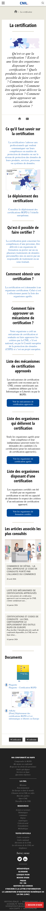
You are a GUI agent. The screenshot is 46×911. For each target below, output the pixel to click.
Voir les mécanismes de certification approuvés (23, 403)
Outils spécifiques (23, 769)
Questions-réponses (23, 774)
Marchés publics (23, 795)
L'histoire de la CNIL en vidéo (23, 793)
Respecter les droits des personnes (23, 766)
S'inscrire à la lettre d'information (23, 888)
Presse (23, 880)
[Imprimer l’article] (19, 118)
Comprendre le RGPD (23, 761)
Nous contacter (30, 908)
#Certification (15, 739)
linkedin (25, 859)
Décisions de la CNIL (23, 842)
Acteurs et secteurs (23, 810)
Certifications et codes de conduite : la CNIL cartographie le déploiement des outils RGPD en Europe (22, 622)
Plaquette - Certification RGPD (22, 687)
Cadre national (23, 840)
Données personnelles (31, 901)
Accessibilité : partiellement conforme (23, 904)
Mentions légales (11, 901)
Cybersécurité (23, 823)
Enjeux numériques (23, 819)
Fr (21, 883)
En (25, 883)
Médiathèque (23, 828)
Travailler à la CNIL (23, 801)
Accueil (15, 11)
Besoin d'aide (35, 905)
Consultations (23, 825)
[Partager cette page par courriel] (27, 118)
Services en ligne (23, 772)
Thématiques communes (23, 813)
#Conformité (31, 739)
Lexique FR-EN (23, 874)
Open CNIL (23, 798)
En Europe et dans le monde (23, 790)
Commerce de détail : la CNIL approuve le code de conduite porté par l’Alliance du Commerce (22, 570)
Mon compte (14, 908)
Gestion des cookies (23, 885)
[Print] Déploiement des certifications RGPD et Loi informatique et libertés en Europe (24, 716)
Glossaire (23, 871)
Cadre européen (23, 837)
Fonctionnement (23, 788)
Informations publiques (15, 906)
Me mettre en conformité (23, 764)
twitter (19, 859)
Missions (23, 785)
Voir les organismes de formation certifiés (23, 513)
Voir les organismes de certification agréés (23, 460)
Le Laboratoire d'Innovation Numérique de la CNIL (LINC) (23, 892)
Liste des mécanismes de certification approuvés (22, 592)
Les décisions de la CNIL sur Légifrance (23, 846)
